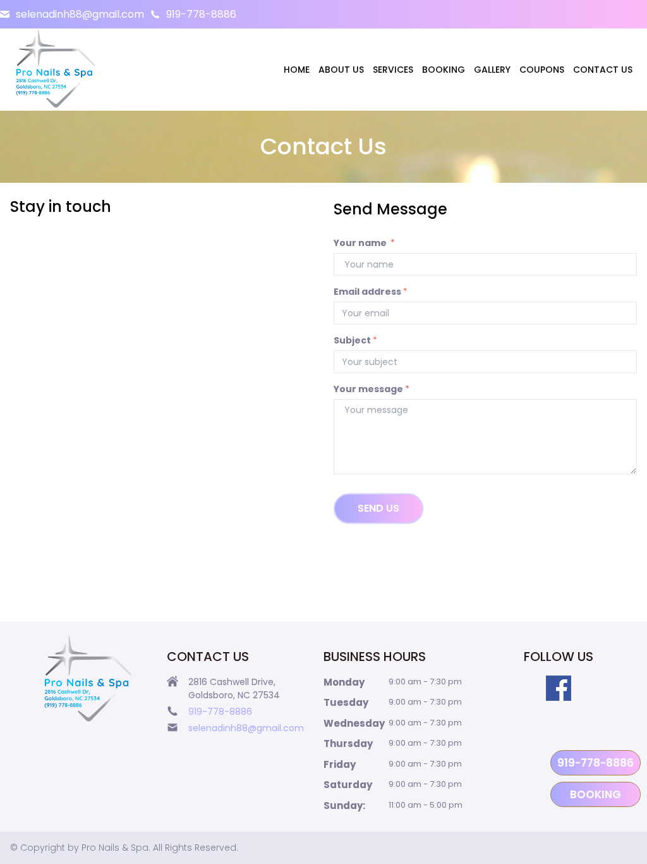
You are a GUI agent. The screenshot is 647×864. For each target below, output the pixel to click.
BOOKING (443, 69)
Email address (371, 291)
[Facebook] (558, 688)
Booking (595, 794)
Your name (364, 243)
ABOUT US (341, 69)
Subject (355, 340)
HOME (297, 69)
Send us (378, 508)
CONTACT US (602, 69)
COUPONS (541, 69)
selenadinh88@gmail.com (80, 14)
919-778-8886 (201, 14)
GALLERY (492, 69)
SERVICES (393, 69)
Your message (371, 389)
